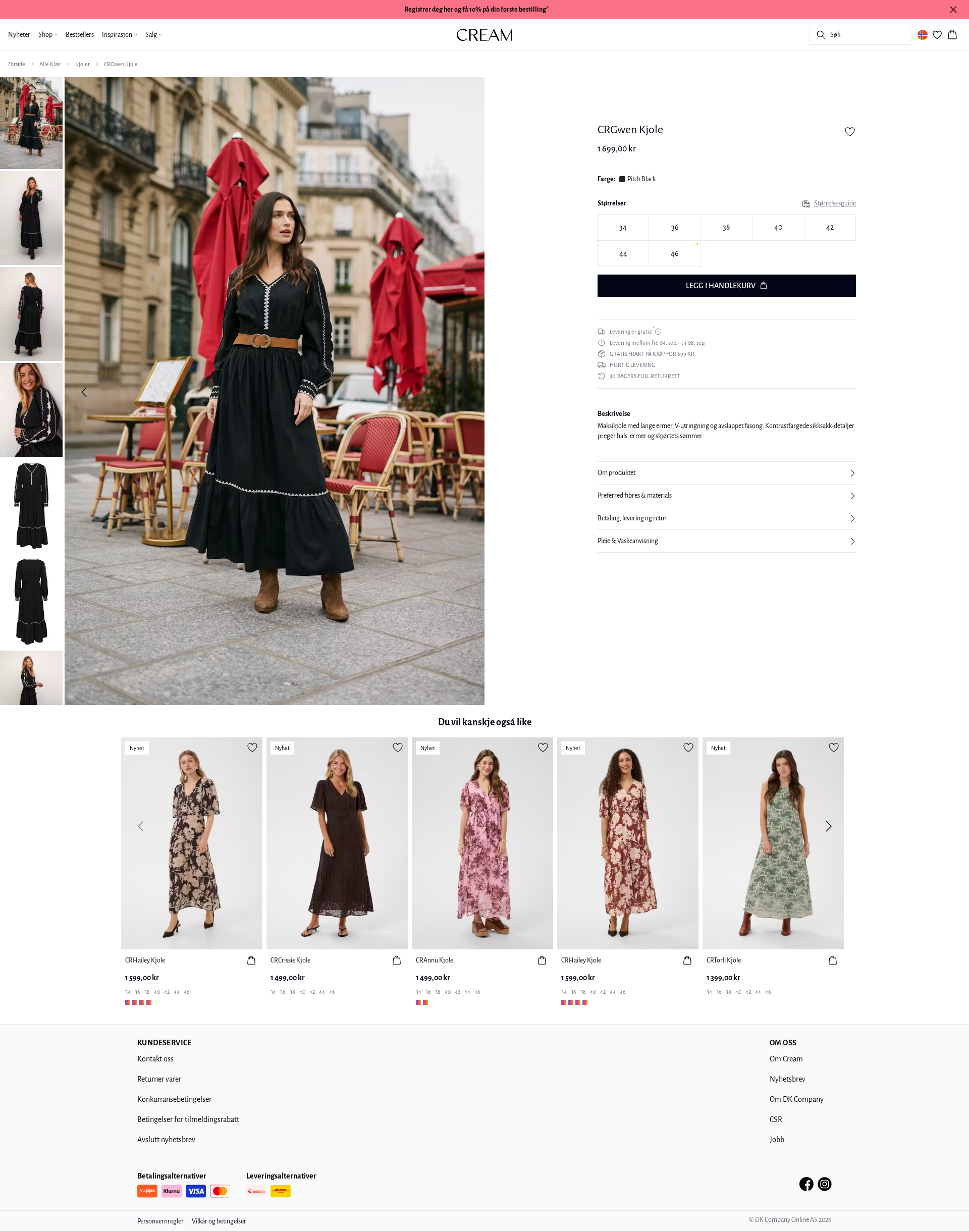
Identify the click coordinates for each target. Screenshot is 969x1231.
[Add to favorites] (850, 132)
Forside (16, 64)
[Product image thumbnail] (31, 122)
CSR (776, 1119)
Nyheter (19, 34)
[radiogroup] (727, 240)
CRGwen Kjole (121, 64)
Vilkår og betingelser (219, 1221)
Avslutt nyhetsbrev (166, 1140)
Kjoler (82, 64)
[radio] (623, 227)
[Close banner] (953, 9)
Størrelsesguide (835, 203)
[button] (727, 473)
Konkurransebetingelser (174, 1099)
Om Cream (786, 1059)
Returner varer (159, 1079)
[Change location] (922, 35)
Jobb (777, 1140)
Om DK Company (797, 1099)
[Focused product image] (274, 392)
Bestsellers (80, 34)
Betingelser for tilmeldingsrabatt (188, 1119)
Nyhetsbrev (787, 1079)
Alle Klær (50, 64)
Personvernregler (160, 1221)
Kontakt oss (155, 1059)
